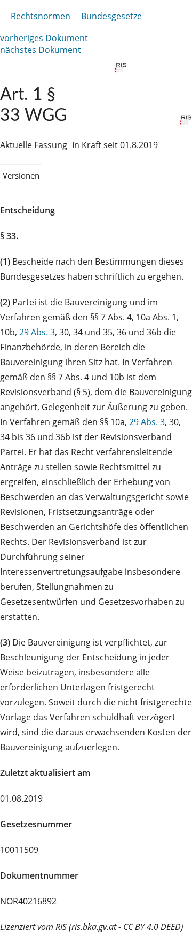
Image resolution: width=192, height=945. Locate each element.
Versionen (21, 175)
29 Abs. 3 (37, 332)
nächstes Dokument (40, 50)
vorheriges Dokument (44, 38)
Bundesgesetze (111, 16)
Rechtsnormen (40, 16)
